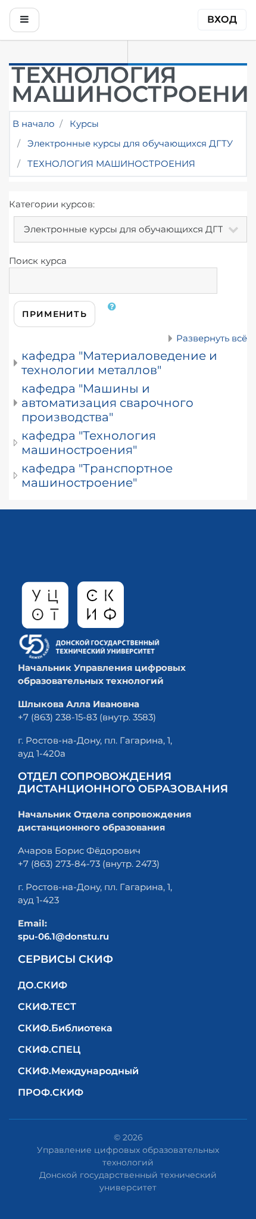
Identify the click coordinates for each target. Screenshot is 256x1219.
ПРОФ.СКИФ (50, 1092)
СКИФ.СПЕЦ (49, 1049)
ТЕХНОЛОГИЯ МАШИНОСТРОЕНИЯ (111, 163)
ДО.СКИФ (42, 985)
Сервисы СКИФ (65, 959)
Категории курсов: (52, 204)
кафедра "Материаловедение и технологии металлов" (119, 363)
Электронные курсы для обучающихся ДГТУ (130, 143)
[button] (114, 314)
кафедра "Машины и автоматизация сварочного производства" (107, 402)
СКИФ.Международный (78, 1071)
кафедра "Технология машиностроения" (88, 442)
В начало (34, 123)
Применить (54, 314)
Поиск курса (38, 260)
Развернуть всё (211, 338)
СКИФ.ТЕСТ (47, 1006)
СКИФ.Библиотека (65, 1028)
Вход (222, 19)
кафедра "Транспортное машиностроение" (97, 475)
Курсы (84, 123)
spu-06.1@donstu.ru (63, 936)
